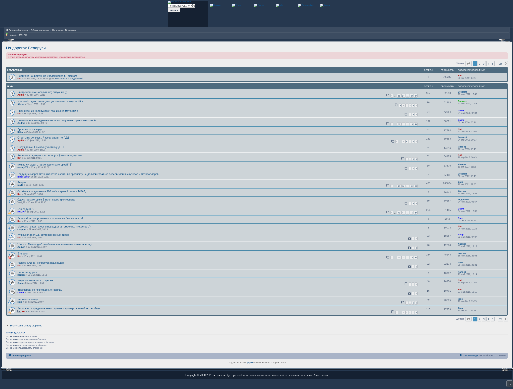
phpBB (250, 362)
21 (403, 96)
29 (399, 186)
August (21, 247)
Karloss (21, 275)
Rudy (461, 218)
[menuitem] (23, 35)
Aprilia (20, 95)
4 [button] (488, 63)
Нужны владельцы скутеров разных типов (43, 234)
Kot (19, 78)
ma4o (20, 185)
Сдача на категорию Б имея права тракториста (46, 199)
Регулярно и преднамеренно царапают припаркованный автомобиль (58, 308)
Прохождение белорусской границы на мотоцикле (47, 110)
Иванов (462, 147)
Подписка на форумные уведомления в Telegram (47, 75)
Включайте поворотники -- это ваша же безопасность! (50, 218)
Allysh (20, 104)
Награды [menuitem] (13, 35)
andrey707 (22, 167)
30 (403, 186)
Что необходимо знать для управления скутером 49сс (50, 101)
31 (407, 186)
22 (407, 96)
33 (416, 186)
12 (407, 124)
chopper (21, 229)
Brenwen (462, 101)
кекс (19, 302)
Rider (20, 132)
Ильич (20, 211)
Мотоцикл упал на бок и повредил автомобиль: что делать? (54, 226)
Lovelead (463, 92)
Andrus (21, 123)
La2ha (20, 292)
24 (416, 96)
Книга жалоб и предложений (69, 78)
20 (399, 96)
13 (412, 124)
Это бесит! (23, 253)
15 (407, 212)
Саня (460, 182)
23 (412, 96)
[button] (469, 63)
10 (399, 124)
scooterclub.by (221, 375)
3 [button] (484, 63)
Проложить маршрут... (30, 129)
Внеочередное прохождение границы (39, 289)
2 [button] (479, 63)
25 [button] (500, 63)
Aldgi (461, 234)
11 (403, 124)
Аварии (21, 182)
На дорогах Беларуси (26, 48)
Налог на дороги (27, 272)
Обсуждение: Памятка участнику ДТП (40, 147)
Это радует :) (25, 208)
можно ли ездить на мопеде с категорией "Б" (44, 164)
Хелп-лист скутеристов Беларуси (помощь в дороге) (49, 155)
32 (412, 186)
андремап (463, 199)
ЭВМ (460, 262)
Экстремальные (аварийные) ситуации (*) (42, 92)
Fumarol (462, 137)
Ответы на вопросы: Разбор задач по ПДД (43, 137)
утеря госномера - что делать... (36, 280)
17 (416, 212)
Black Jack (23, 177)
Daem (461, 110)
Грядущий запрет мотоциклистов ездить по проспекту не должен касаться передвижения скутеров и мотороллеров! (88, 174)
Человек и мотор (27, 299)
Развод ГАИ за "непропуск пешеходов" (41, 262)
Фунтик (462, 191)
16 (412, 212)
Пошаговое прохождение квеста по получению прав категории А (56, 120)
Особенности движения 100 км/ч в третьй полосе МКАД (51, 191)
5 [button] (492, 63)
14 (416, 124)
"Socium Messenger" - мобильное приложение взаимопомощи (54, 244)
